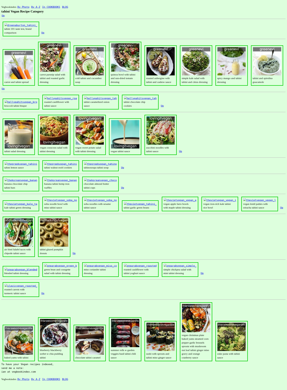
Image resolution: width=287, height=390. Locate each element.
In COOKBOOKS (51, 6)
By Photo (23, 6)
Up (3, 15)
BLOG (65, 6)
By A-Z (35, 6)
